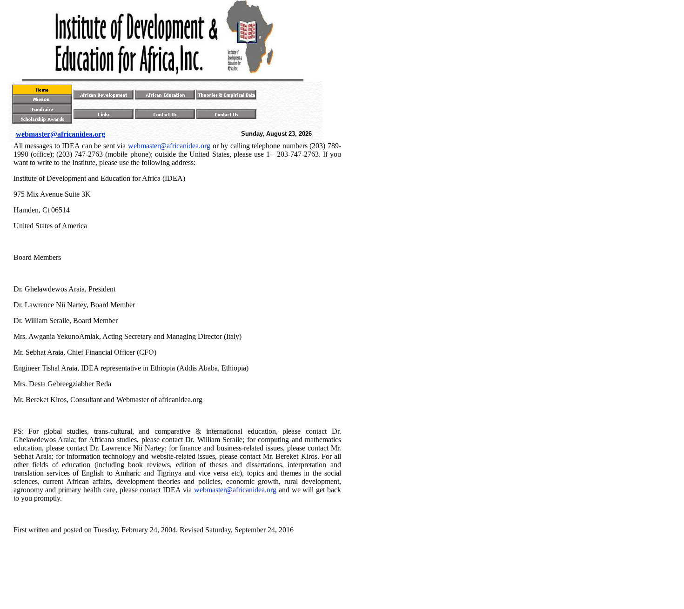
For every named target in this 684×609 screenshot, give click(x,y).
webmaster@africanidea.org (169, 146)
